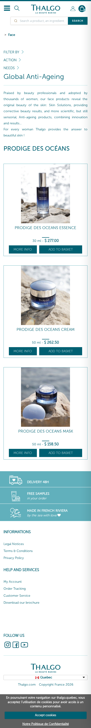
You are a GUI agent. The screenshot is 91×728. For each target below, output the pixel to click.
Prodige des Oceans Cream (46, 329)
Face (11, 35)
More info (23, 249)
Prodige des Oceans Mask (45, 431)
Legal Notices (14, 544)
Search (77, 20)
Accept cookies (45, 715)
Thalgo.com (27, 685)
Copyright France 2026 (56, 685)
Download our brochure (21, 603)
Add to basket (61, 249)
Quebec (46, 677)
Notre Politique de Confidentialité (45, 724)
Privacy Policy (14, 558)
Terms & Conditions (18, 551)
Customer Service (17, 596)
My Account (13, 582)
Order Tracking (15, 589)
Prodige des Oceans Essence (45, 228)
